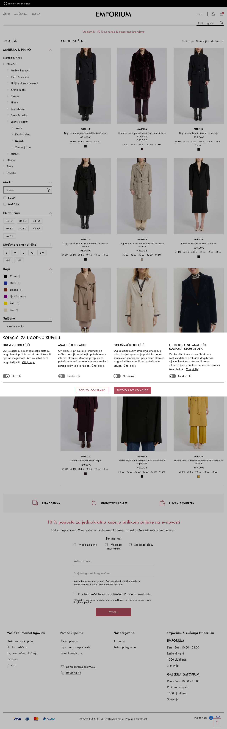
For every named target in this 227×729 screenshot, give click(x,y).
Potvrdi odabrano (92, 390)
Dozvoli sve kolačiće (132, 390)
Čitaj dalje (28, 362)
